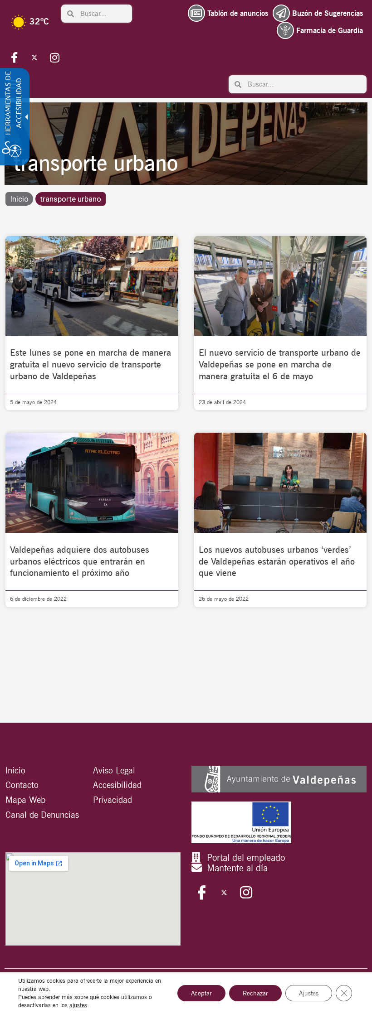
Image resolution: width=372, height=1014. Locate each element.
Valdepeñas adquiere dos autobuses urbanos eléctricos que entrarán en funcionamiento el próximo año (79, 561)
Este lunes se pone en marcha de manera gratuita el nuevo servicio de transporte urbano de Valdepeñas (90, 364)
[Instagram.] (54, 57)
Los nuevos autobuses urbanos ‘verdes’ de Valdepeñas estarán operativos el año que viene (277, 561)
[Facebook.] (14, 57)
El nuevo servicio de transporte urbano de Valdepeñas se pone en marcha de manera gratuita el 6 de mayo (280, 364)
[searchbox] (103, 14)
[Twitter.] (34, 57)
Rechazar (255, 993)
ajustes (78, 1005)
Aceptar (201, 993)
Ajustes (308, 993)
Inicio (19, 198)
